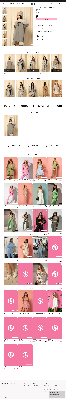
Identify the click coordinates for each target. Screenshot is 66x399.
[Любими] (59, 3)
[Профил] (61, 3)
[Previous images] (4, 6)
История (55, 386)
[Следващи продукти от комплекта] (63, 64)
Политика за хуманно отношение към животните (48, 391)
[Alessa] (33, 3)
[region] (33, 64)
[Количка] (63, 3)
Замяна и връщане (46, 386)
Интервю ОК (56, 389)
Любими (34, 386)
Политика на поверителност (47, 389)
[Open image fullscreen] (32, 44)
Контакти (23, 386)
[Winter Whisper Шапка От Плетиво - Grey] (4, 10)
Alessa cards (55, 385)
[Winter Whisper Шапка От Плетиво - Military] (38, 13)
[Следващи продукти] (63, 90)
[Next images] (4, 46)
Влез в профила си (35, 385)
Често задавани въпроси (25, 385)
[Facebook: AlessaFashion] (2, 385)
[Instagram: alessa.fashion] (4, 385)
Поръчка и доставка (46, 385)
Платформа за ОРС (46, 394)
